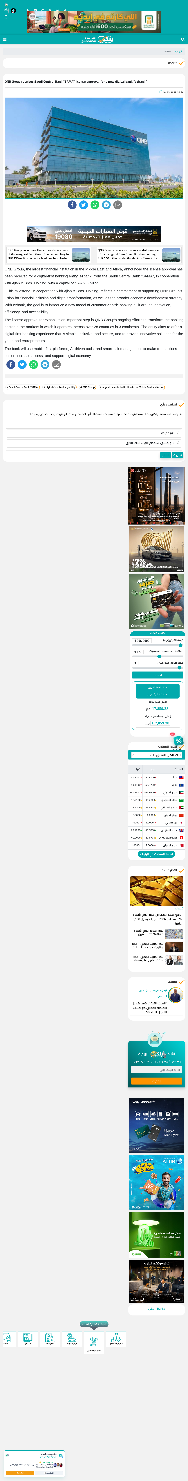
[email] (117, 204)
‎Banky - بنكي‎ (156, 1308)
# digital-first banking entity (59, 387)
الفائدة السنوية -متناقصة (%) (158, 652)
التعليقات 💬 (49, 1473)
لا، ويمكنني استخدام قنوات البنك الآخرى (150, 443)
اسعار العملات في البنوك (156, 854)
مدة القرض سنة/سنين (158, 663)
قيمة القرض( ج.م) (158, 640)
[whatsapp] (95, 204)
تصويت (177, 455)
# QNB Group (87, 387)
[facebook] (72, 204)
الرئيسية (178, 51)
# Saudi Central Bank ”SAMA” (23, 387)
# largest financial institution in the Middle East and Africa (132, 387)
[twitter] (83, 204)
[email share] (106, 204)
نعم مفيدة (168, 433)
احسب (158, 675)
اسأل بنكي (20, 1472)
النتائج (165, 455)
